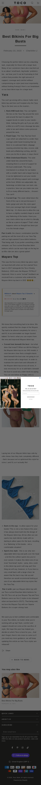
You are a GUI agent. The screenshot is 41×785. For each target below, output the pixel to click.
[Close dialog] (40, 377)
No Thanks (30, 399)
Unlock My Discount (30, 396)
